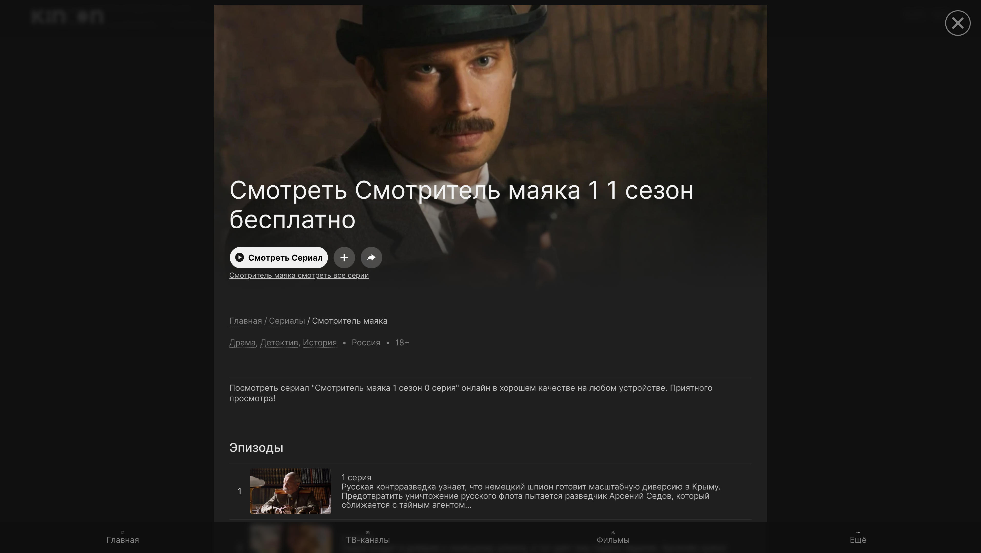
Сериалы (287, 321)
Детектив (279, 342)
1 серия (244, 468)
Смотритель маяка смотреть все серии (299, 275)
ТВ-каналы (368, 540)
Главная (122, 540)
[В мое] (344, 257)
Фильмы (613, 540)
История (320, 342)
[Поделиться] (371, 257)
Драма (242, 342)
